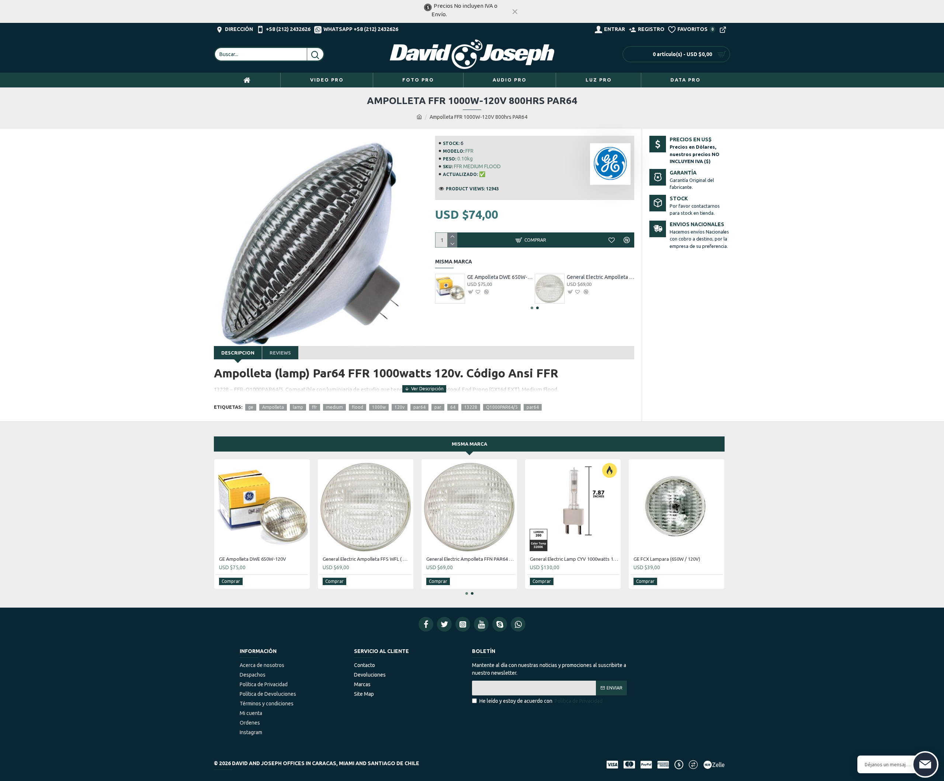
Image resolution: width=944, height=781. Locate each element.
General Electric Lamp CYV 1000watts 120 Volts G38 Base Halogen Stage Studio (574, 558)
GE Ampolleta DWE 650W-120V (501, 277)
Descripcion (237, 352)
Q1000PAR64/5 (502, 407)
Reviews (280, 352)
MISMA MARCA (469, 443)
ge (250, 407)
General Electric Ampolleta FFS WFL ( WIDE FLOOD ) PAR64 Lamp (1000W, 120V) (600, 277)
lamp (298, 407)
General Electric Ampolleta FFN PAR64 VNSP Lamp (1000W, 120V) (470, 558)
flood (357, 407)
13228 (470, 407)
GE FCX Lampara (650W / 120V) (667, 558)
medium (334, 407)
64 (452, 407)
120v (400, 407)
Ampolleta (273, 407)
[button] (532, 308)
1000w (379, 407)
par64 (419, 407)
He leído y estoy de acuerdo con (541, 701)
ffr (314, 407)
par (437, 407)
